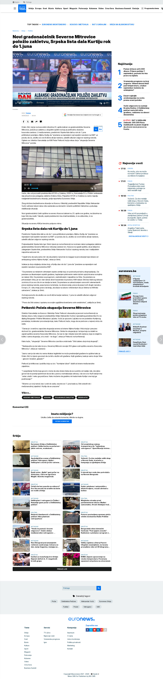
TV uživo (47, 633)
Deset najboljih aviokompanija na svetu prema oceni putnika (134, 98)
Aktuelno (34, 456)
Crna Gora (109, 8)
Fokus (130, 181)
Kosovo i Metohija (79, 24)
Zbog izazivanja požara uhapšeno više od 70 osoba (140, 315)
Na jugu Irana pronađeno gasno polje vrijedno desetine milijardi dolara (140, 299)
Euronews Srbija (105, 601)
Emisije (135, 8)
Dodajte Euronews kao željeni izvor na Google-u (84, 115)
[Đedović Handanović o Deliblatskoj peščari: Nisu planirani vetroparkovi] (21, 517)
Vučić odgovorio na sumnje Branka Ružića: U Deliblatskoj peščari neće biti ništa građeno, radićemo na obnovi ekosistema (136, 110)
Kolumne (93, 8)
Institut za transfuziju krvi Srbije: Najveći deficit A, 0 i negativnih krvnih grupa (44, 559)
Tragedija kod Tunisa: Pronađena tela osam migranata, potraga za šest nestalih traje (136, 187)
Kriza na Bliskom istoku (122, 24)
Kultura (58, 8)
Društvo (34, 442)
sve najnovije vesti (138, 236)
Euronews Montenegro (54, 24)
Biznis (51, 8)
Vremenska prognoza (52, 639)
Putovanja (83, 8)
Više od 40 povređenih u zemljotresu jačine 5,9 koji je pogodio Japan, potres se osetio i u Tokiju (138, 216)
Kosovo (47, 397)
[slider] (62, 100)
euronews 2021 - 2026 (81, 674)
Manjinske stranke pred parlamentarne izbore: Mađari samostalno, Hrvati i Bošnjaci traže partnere (95, 502)
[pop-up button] (104, 103)
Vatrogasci (87, 607)
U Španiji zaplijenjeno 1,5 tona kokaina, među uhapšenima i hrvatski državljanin (141, 282)
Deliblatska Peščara (69, 601)
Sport (65, 8)
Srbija (31, 8)
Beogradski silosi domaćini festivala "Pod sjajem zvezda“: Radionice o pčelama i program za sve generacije (95, 531)
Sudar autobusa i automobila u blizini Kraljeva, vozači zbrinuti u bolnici (94, 488)
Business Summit (123, 8)
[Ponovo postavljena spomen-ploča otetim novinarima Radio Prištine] (71, 517)
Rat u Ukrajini (99, 24)
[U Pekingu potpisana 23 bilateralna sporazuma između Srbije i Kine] (3, 339)
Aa (96, 129)
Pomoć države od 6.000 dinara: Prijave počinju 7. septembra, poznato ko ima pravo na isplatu (136, 72)
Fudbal (65, 607)
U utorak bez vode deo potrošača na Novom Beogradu (95, 473)
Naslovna (16, 31)
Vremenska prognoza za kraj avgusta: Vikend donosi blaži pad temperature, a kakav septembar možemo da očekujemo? (136, 85)
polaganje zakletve (64, 397)
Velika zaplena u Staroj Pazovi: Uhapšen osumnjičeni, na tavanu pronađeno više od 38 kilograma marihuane (94, 545)
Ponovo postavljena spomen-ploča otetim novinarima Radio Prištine (95, 515)
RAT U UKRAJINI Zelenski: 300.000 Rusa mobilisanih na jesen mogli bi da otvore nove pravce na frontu (136, 124)
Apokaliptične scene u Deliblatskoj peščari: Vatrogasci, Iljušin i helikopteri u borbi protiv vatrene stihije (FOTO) (45, 460)
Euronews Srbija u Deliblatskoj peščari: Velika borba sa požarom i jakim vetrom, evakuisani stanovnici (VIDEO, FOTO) (45, 446)
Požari (76, 607)
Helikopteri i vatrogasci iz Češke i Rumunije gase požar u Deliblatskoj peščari (46, 502)
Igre (45, 642)
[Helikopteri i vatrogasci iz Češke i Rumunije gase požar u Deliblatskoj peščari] (21, 503)
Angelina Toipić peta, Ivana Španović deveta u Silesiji (138, 230)
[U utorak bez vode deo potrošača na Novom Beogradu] (71, 475)
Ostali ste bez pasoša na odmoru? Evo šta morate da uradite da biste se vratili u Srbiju (45, 488)
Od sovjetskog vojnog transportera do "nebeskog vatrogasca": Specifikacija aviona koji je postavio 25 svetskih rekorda (95, 446)
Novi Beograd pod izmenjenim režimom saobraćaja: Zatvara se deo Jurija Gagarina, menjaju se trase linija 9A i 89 (44, 545)
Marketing (71, 645)
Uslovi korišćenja (73, 639)
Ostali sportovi (134, 225)
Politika (30, 31)
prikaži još (62, 569)
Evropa (38, 8)
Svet (45, 8)
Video (101, 8)
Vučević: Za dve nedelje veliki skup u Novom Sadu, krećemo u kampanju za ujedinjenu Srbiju (96, 460)
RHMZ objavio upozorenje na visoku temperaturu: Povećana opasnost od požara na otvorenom (95, 559)
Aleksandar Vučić (87, 601)
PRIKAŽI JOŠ (124, 351)
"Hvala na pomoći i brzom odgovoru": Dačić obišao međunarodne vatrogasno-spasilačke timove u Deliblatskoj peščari (44, 531)
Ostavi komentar (62, 421)
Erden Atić (83, 397)
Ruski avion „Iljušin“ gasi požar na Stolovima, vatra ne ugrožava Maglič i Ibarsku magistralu (45, 474)
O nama (70, 636)
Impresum (70, 633)
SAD (98, 607)
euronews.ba (127, 271)
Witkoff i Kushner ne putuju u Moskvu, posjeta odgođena (140, 329)
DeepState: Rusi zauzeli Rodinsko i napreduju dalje (140, 344)
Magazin (73, 8)
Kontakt (70, 649)
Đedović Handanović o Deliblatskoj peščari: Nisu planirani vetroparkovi (45, 516)
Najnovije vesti (49, 636)
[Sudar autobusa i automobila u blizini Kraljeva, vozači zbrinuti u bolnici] (71, 489)
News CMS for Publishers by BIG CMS (81, 676)
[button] (62, 79)
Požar (54, 601)
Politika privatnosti (74, 642)
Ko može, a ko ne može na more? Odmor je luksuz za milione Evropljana (138, 173)
